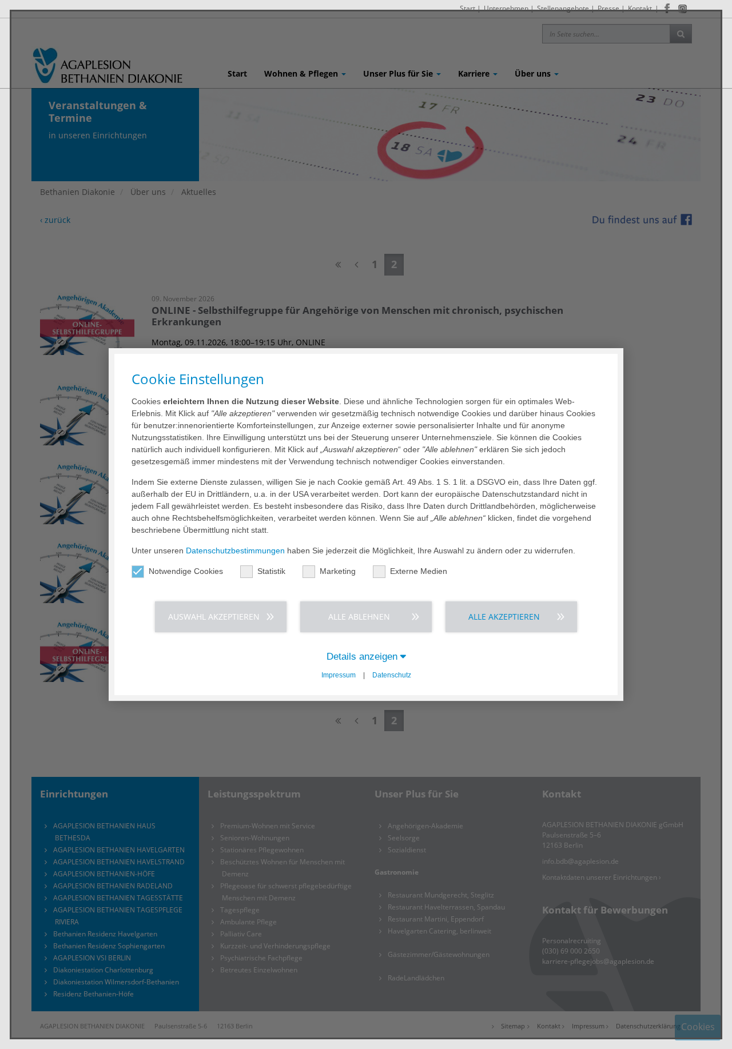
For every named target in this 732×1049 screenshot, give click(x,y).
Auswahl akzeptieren (214, 616)
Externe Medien (418, 571)
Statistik (271, 571)
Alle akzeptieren (504, 616)
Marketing (338, 571)
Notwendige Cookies (186, 571)
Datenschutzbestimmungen (235, 550)
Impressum (338, 675)
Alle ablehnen (359, 616)
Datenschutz (391, 675)
